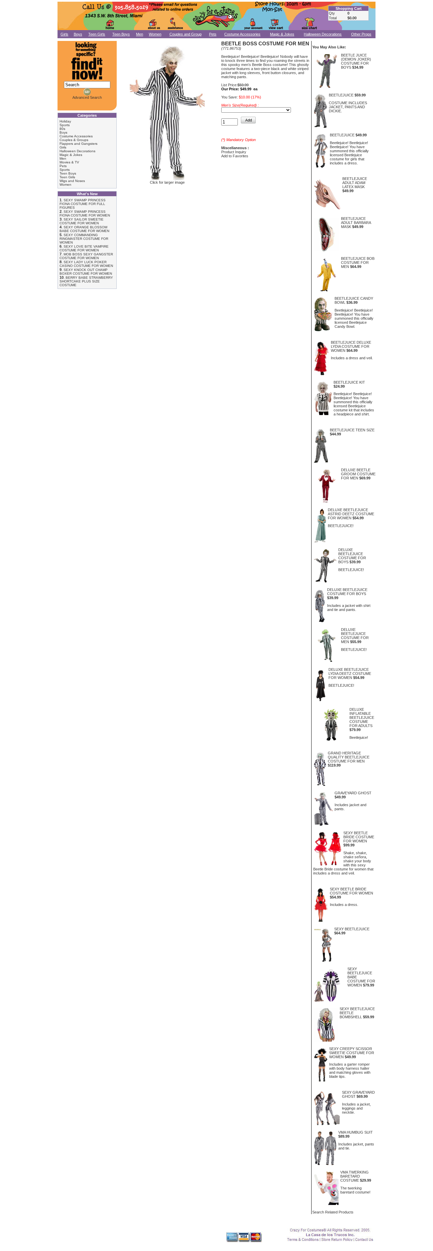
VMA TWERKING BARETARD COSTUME (354, 1176)
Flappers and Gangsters (78, 143)
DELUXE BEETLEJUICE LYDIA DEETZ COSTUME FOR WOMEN (349, 673)
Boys (78, 34)
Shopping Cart (349, 8)
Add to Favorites (234, 156)
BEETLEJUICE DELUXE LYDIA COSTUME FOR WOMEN (351, 346)
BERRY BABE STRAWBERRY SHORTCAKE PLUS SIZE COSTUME (86, 281)
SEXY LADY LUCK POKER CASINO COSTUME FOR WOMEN (86, 264)
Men (139, 34)
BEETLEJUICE (341, 95)
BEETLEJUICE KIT (349, 382)
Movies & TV (69, 162)
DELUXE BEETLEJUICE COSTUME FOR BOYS (352, 556)
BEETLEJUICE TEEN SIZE (352, 430)
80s (62, 129)
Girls (64, 34)
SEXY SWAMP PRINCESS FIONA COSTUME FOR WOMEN (85, 213)
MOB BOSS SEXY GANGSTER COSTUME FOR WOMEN (86, 256)
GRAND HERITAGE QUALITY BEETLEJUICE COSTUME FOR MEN (348, 757)
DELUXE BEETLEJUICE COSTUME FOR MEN (355, 636)
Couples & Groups (74, 140)
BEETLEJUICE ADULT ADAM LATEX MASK (354, 183)
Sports (65, 125)
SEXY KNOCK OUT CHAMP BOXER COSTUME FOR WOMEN (86, 271)
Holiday (65, 121)
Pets (212, 34)
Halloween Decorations (323, 34)
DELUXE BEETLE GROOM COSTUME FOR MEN (358, 474)
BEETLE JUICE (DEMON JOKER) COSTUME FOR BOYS (356, 61)
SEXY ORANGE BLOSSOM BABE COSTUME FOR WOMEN (84, 229)
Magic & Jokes (282, 34)
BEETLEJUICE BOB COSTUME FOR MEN (357, 262)
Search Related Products (333, 1212)
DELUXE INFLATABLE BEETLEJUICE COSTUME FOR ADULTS (361, 717)
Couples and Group (185, 34)
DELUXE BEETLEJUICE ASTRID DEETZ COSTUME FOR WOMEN (351, 514)
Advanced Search (87, 97)
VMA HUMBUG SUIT (355, 1132)
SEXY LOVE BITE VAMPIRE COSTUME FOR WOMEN (84, 248)
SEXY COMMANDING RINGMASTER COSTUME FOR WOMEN (84, 238)
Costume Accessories (242, 34)
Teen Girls (96, 34)
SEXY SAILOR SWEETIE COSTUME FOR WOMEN (82, 221)
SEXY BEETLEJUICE (351, 929)
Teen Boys (121, 34)
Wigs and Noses (72, 181)
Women (155, 34)
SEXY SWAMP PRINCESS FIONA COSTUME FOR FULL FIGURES (83, 203)
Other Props (361, 34)
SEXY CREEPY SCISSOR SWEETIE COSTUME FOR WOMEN (351, 1053)
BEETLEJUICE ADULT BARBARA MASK (356, 223)
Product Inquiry (233, 152)
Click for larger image (167, 182)
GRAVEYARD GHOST (353, 793)
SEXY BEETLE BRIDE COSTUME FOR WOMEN (358, 837)
